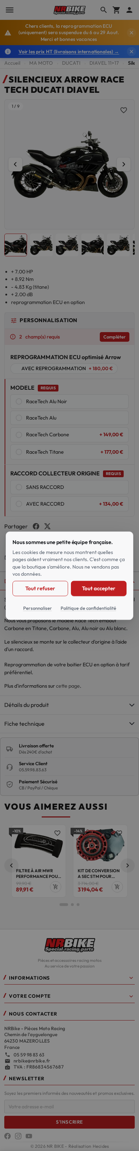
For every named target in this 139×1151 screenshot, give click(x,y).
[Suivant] (124, 164)
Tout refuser (40, 588)
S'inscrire (69, 1122)
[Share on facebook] (36, 526)
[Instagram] (18, 1136)
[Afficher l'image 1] (15, 245)
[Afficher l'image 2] (41, 245)
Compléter (114, 337)
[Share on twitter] (47, 526)
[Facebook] (7, 1136)
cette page (68, 686)
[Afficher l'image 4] (92, 245)
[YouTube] (29, 1136)
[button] (11, 865)
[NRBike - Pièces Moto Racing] (69, 944)
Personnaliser (37, 608)
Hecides (101, 1146)
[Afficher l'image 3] (67, 245)
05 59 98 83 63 (29, 1054)
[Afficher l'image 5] (118, 245)
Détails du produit (26, 704)
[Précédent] (15, 164)
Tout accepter (98, 588)
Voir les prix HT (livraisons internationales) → (69, 51)
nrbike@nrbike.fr (32, 1061)
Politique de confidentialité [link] (88, 608)
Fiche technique (24, 723)
